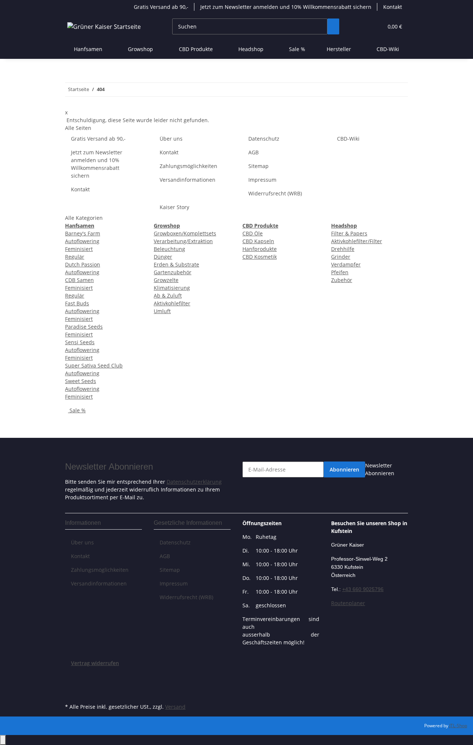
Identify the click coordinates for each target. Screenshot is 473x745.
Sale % (77, 410)
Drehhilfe (342, 248)
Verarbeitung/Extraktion (183, 241)
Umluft (162, 311)
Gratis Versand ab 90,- (161, 6)
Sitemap (258, 166)
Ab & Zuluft (168, 295)
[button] (362, 26)
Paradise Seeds (84, 326)
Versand (175, 706)
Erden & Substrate (176, 264)
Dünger (163, 256)
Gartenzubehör (172, 272)
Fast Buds (77, 303)
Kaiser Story (174, 207)
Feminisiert (79, 248)
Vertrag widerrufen (95, 663)
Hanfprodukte (259, 248)
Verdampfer (346, 264)
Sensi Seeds (80, 342)
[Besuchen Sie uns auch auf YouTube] (71, 684)
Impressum (262, 179)
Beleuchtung (169, 248)
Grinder (340, 256)
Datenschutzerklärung (194, 481)
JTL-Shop (458, 725)
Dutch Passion (82, 264)
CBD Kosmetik (259, 256)
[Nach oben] (3, 740)
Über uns (171, 138)
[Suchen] (333, 26)
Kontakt (392, 6)
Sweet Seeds (80, 381)
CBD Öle (252, 233)
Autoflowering (82, 241)
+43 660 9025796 (363, 589)
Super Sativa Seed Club (94, 365)
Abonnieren (344, 469)
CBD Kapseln (258, 241)
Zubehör (341, 279)
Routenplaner (348, 603)
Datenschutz (263, 138)
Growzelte (166, 279)
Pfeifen (339, 272)
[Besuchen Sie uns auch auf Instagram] (71, 693)
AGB (253, 152)
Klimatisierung (172, 287)
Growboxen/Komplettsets (185, 233)
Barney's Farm (82, 233)
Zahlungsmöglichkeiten (188, 166)
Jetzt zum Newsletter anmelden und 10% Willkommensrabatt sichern (285, 6)
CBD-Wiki (388, 49)
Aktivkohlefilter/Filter (356, 241)
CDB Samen (79, 279)
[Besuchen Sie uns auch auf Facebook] (71, 676)
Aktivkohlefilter (172, 303)
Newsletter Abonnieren (379, 469)
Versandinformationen (187, 179)
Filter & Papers (349, 233)
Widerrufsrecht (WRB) (275, 193)
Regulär (74, 256)
